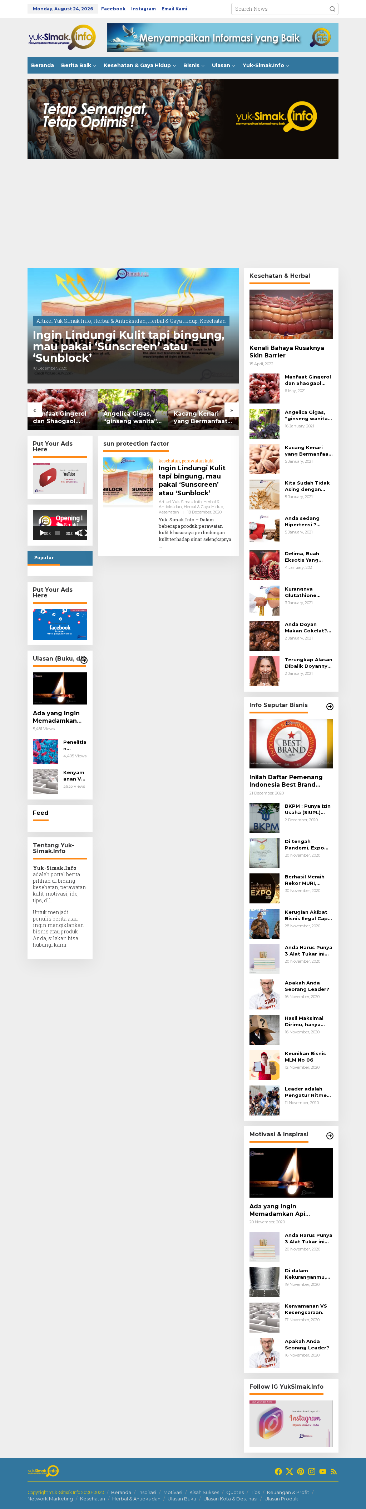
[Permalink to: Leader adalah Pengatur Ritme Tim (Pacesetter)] (264, 1100)
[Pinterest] (300, 1471)
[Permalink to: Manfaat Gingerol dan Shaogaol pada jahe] (264, 388)
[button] (332, 9)
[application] (60, 525)
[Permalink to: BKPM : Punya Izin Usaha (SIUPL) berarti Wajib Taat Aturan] (264, 817)
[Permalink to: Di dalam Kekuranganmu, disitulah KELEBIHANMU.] (264, 1281)
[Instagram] (311, 1471)
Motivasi (172, 1492)
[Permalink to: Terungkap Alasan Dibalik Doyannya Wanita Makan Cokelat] (264, 670)
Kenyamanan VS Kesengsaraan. (74, 775)
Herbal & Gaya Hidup (173, 320)
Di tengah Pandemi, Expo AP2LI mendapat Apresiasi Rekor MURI (306, 844)
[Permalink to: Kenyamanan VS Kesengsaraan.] (45, 780)
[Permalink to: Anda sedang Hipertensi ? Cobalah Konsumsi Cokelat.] (264, 529)
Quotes (235, 1492)
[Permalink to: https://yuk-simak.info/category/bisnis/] (330, 706)
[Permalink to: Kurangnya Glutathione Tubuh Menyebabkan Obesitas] (264, 600)
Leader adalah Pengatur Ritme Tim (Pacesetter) (307, 1092)
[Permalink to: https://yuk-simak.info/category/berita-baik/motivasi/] (330, 1136)
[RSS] (333, 1471)
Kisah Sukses (204, 1492)
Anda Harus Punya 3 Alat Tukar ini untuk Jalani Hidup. (308, 950)
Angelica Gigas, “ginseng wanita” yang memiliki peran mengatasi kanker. (97, 417)
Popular (44, 557)
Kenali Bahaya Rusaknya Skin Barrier (286, 352)
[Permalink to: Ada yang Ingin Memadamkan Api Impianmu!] (60, 688)
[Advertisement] (183, 214)
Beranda (121, 1492)
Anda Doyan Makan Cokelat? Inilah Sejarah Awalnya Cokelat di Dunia (307, 627)
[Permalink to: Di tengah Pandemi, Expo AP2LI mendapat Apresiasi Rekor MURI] (264, 852)
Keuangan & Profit (288, 1492)
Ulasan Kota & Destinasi (230, 1499)
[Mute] (78, 533)
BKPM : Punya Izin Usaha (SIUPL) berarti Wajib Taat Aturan (309, 809)
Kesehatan (213, 320)
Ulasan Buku (182, 1499)
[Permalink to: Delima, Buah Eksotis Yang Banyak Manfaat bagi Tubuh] (264, 564)
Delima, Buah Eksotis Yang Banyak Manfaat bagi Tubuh (306, 557)
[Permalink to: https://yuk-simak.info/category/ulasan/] (84, 660)
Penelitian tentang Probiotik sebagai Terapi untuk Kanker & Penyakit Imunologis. (75, 745)
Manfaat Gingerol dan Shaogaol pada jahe (27, 417)
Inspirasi (147, 1492)
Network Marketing (50, 1499)
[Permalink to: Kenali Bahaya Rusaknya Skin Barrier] (291, 314)
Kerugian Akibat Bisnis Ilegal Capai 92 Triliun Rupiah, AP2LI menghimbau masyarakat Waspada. (308, 915)
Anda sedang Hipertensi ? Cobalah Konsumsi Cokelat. (302, 521)
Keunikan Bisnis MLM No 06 (305, 1057)
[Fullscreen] (83, 533)
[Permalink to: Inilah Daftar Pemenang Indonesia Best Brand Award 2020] (291, 743)
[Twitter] (289, 1471)
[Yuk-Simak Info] (67, 37)
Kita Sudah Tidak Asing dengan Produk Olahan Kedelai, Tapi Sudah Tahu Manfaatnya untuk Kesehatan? (309, 486)
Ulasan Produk (281, 1499)
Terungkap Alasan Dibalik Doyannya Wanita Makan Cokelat (308, 663)
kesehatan (169, 460)
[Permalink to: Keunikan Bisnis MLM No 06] (264, 1064)
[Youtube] (322, 1471)
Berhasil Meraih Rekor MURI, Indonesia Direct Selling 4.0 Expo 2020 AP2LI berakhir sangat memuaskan (306, 880)
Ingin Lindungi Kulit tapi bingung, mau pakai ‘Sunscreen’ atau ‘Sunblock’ (128, 347)
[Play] (42, 533)
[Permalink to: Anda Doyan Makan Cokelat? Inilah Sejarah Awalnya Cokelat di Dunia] (264, 635)
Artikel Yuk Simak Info (63, 320)
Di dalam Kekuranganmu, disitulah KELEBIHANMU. (305, 1274)
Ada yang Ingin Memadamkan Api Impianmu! (56, 717)
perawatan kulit (198, 460)
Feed (41, 812)
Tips (255, 1492)
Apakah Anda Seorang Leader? (307, 986)
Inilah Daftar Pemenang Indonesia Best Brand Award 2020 (286, 781)
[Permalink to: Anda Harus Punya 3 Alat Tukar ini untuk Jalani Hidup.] (264, 958)
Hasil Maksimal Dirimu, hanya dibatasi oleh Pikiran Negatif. (305, 1021)
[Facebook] (278, 1471)
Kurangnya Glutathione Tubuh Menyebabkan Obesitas (303, 592)
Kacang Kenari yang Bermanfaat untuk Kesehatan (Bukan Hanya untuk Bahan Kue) (168, 417)
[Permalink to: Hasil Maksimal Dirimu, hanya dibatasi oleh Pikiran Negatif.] (264, 1029)
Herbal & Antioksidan (119, 320)
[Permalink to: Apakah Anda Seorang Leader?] (264, 994)
